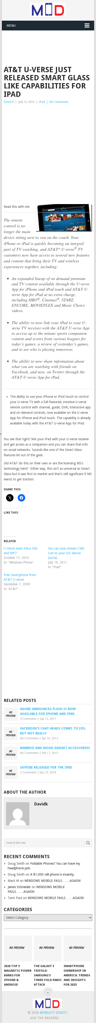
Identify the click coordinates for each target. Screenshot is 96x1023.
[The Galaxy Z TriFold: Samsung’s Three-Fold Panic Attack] (48, 948)
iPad (42, 102)
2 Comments (28, 772)
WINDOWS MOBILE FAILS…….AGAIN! (52, 881)
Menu (11, 25)
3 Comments (28, 718)
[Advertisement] (50, 42)
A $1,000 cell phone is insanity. (52, 874)
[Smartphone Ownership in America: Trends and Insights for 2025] (78, 948)
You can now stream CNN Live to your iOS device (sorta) (66, 553)
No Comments (59, 102)
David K (9, 102)
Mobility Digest (53, 1012)
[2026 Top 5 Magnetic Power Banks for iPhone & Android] (18, 948)
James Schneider (19, 887)
